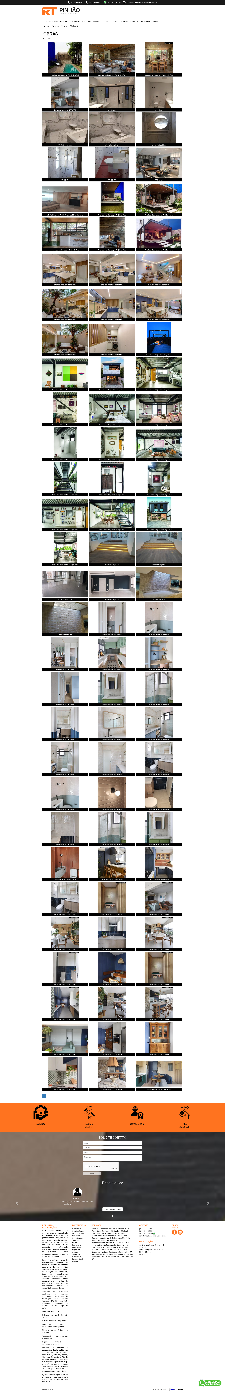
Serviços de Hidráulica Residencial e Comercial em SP (112, 1252)
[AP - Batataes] (112, 94)
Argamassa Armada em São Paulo (104, 1240)
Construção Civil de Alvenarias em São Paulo (108, 1233)
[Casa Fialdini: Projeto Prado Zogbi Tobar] (159, 339)
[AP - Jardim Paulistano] (65, 129)
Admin (180, 1389)
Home (45, 39)
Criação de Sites (159, 1389)
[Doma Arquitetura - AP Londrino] (112, 619)
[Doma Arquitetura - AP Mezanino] (65, 864)
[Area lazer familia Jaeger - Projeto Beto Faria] (65, 59)
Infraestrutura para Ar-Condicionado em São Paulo (110, 1242)
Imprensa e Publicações (129, 21)
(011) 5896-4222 (94, 2)
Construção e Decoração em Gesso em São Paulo (110, 1247)
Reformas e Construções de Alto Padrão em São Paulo (64, 21)
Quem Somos (93, 21)
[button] (17, 1203)
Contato (156, 21)
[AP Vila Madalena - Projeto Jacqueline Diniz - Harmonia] (65, 199)
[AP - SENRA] (65, 164)
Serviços (105, 21)
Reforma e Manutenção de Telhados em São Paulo (111, 1238)
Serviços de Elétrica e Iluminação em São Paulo (109, 1250)
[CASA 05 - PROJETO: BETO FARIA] (65, 269)
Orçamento (145, 21)
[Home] (61, 11)
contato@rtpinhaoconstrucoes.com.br (141, 2)
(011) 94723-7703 (113, 2)
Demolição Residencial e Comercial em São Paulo (110, 1228)
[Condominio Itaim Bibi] (159, 584)
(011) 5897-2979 (76, 2)
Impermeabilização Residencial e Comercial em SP (110, 1245)
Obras (114, 21)
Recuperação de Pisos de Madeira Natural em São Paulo (113, 1254)
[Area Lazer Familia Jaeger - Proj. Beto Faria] (112, 199)
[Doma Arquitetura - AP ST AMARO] (65, 94)
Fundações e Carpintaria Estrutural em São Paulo (110, 1231)
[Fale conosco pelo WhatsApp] (209, 1383)
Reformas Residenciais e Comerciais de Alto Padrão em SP (112, 1258)
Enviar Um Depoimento (112, 1209)
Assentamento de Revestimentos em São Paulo (109, 1235)
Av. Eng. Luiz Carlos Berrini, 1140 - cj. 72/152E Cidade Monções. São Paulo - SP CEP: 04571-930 (152, 1249)
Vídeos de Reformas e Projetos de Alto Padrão (61, 26)
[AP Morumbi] (159, 164)
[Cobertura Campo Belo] (112, 549)
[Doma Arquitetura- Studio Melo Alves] (159, 1074)
